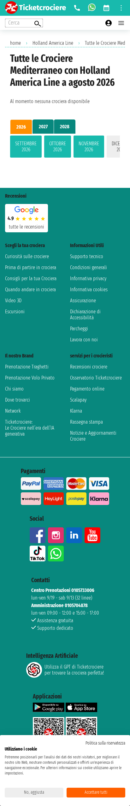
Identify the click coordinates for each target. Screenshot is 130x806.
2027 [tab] (43, 127)
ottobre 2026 (57, 147)
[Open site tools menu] (121, 8)
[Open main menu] (121, 23)
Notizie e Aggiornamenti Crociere (93, 436)
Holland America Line (52, 43)
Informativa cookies (89, 290)
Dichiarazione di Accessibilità (85, 315)
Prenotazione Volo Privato (30, 378)
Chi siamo (14, 389)
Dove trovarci (17, 400)
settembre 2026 (26, 147)
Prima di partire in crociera (30, 267)
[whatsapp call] (92, 7)
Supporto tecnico (86, 256)
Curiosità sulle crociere (27, 256)
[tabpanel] (65, 148)
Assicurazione (83, 301)
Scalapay (78, 400)
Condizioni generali (88, 267)
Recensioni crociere (88, 367)
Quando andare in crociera (30, 290)
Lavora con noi (84, 340)
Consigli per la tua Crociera (30, 278)
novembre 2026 (89, 147)
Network (13, 411)
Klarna (76, 411)
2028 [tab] (64, 127)
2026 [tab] (21, 127)
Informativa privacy (88, 278)
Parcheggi (79, 329)
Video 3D (13, 301)
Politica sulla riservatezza (105, 743)
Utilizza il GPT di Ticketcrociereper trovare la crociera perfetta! (74, 670)
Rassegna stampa (86, 422)
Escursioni (15, 312)
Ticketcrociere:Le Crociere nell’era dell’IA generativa (29, 428)
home (15, 43)
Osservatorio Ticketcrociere (96, 378)
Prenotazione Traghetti (27, 367)
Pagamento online (87, 389)
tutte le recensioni (26, 227)
